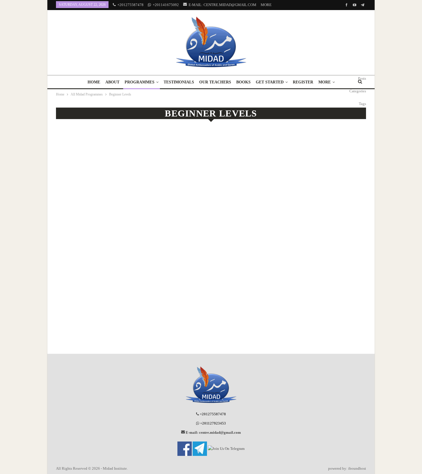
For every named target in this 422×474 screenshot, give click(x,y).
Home (94, 82)
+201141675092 (166, 5)
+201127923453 (212, 423)
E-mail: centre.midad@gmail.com (222, 5)
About (112, 82)
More (266, 5)
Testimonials (179, 82)
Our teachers (215, 82)
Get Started (270, 82)
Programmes (139, 82)
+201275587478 (130, 5)
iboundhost (357, 468)
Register (303, 82)
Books (243, 82)
